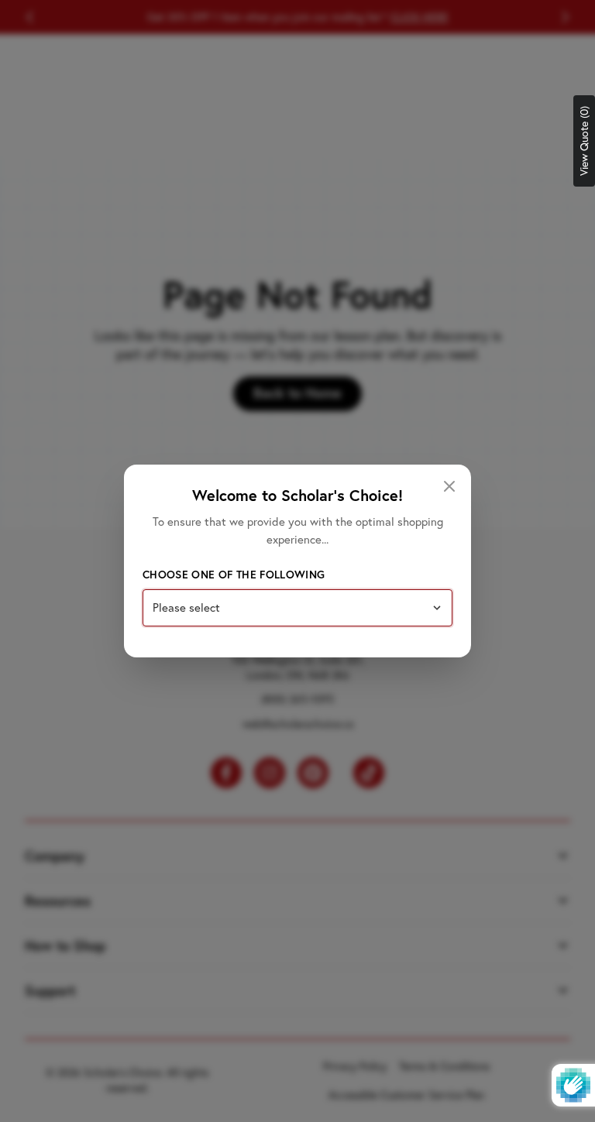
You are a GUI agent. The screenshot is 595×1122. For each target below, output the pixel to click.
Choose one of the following (234, 575)
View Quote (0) (584, 141)
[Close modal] (449, 486)
